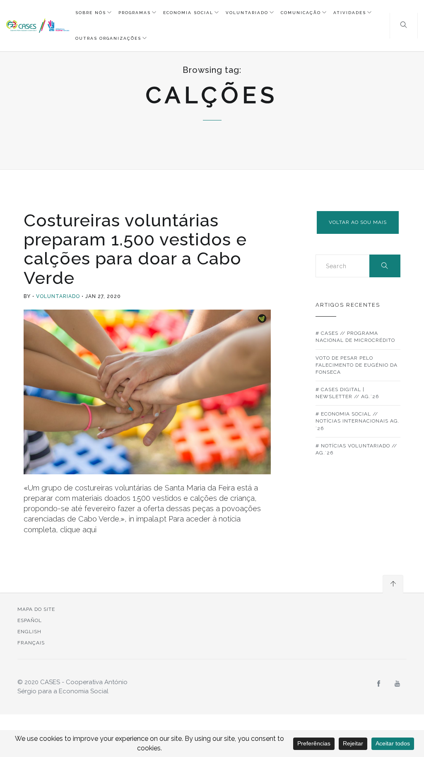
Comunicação (301, 12)
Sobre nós (90, 12)
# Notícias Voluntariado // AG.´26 (356, 449)
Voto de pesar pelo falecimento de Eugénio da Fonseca (357, 365)
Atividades (349, 12)
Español (29, 620)
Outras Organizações (108, 38)
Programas (134, 12)
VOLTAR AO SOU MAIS (358, 222)
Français (31, 643)
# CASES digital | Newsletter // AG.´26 (347, 393)
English (29, 631)
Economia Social (188, 12)
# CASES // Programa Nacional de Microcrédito (355, 336)
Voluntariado (247, 12)
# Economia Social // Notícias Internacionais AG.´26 (358, 421)
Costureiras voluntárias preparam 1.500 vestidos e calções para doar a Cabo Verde (135, 249)
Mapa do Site (36, 609)
